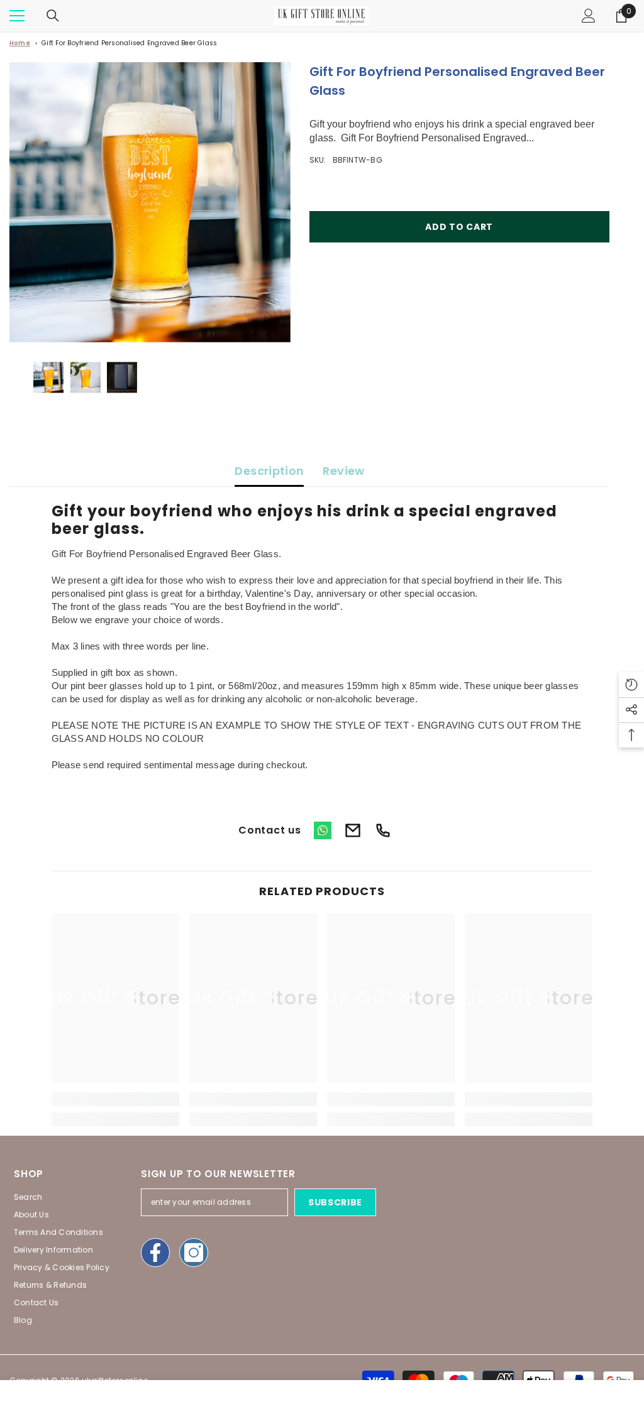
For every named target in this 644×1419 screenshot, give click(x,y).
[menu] (17, 15)
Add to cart (459, 226)
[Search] (52, 15)
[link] (115, 1099)
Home (19, 43)
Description (269, 471)
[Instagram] (193, 1252)
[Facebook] (155, 1252)
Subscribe (335, 1202)
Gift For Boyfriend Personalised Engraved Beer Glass (129, 43)
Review (343, 471)
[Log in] (589, 16)
